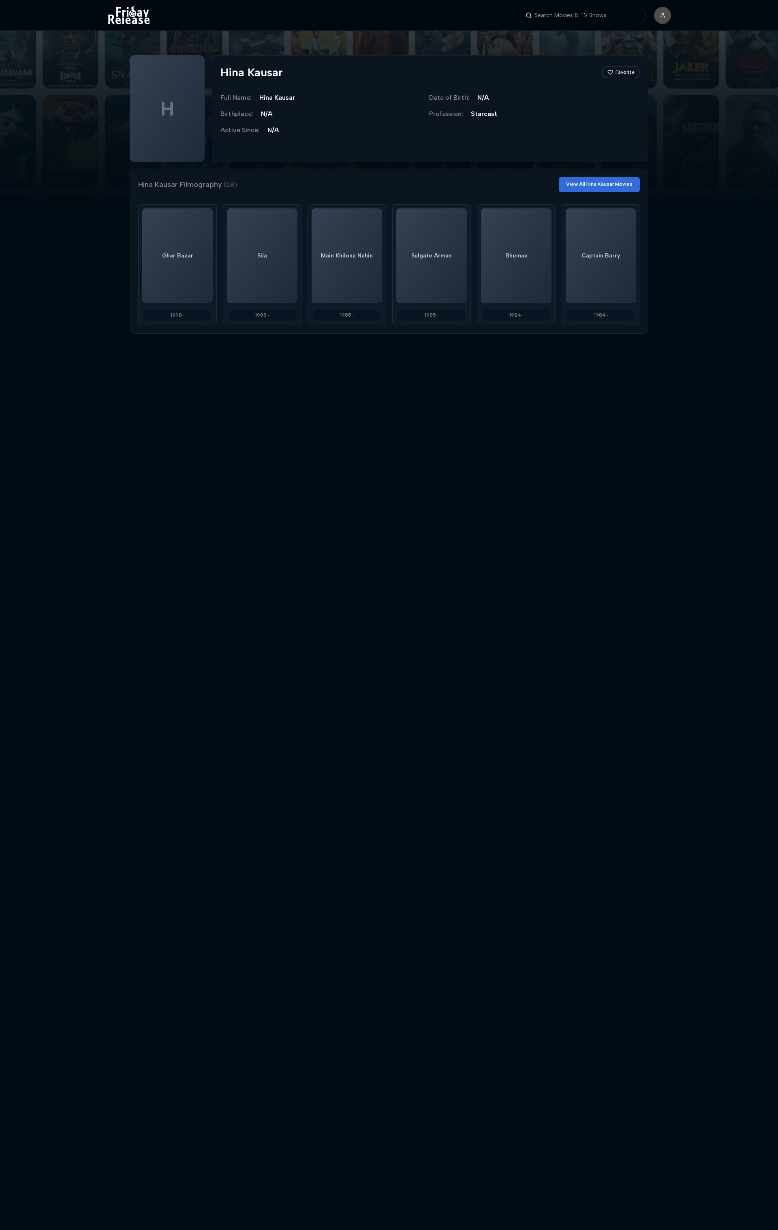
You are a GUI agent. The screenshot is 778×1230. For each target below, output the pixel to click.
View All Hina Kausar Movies (599, 184)
